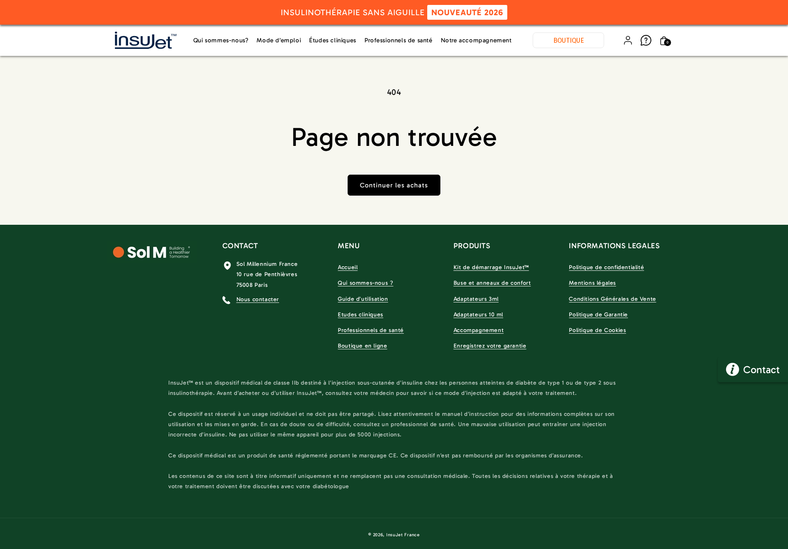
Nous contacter (257, 299)
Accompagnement (479, 330)
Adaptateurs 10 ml (478, 314)
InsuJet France (403, 534)
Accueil (347, 267)
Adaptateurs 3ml (476, 298)
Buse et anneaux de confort (492, 282)
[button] (664, 40)
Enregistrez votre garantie (490, 345)
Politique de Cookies (597, 330)
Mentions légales (592, 282)
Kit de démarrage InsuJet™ (491, 267)
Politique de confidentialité (606, 267)
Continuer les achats (394, 185)
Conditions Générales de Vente (612, 298)
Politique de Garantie (598, 314)
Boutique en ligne (362, 345)
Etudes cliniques (360, 314)
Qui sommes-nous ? (365, 282)
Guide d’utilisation (363, 298)
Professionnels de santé (371, 330)
